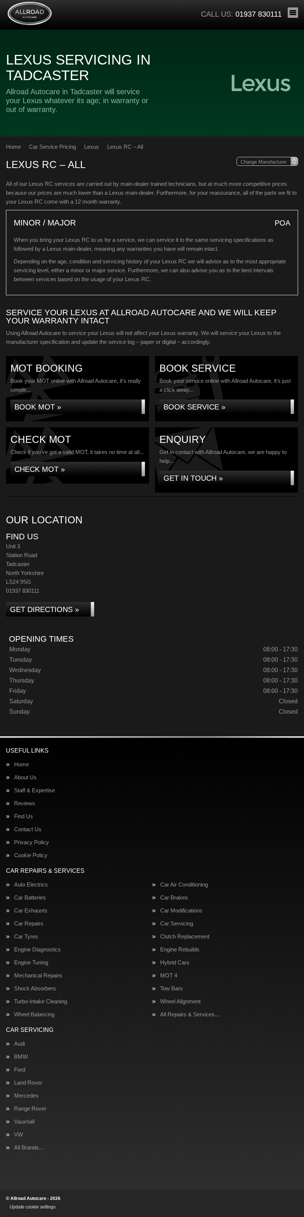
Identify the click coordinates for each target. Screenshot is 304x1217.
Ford (19, 1069)
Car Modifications (181, 910)
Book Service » (194, 407)
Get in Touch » (193, 478)
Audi (19, 1043)
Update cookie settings (33, 1207)
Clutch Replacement (184, 936)
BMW (21, 1056)
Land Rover (28, 1082)
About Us (25, 777)
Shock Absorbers (35, 988)
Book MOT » (37, 407)
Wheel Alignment (180, 1001)
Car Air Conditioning (184, 884)
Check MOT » (39, 469)
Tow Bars (171, 988)
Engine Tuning (31, 962)
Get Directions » (44, 609)
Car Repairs (28, 923)
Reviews (24, 803)
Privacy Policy (31, 842)
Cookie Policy (30, 855)
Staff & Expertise (34, 790)
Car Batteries (30, 897)
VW (18, 1134)
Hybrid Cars (174, 962)
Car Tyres (26, 936)
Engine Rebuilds (179, 949)
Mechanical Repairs (38, 975)
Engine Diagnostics (37, 949)
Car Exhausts (30, 910)
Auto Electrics (31, 884)
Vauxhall (24, 1121)
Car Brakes (174, 897)
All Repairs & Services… (190, 1014)
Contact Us (28, 829)
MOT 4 (168, 975)
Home (21, 764)
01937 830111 (241, 14)
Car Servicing (176, 923)
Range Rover (30, 1108)
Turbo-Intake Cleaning (40, 1001)
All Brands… (29, 1147)
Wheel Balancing (34, 1014)
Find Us (23, 816)
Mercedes (26, 1095)
